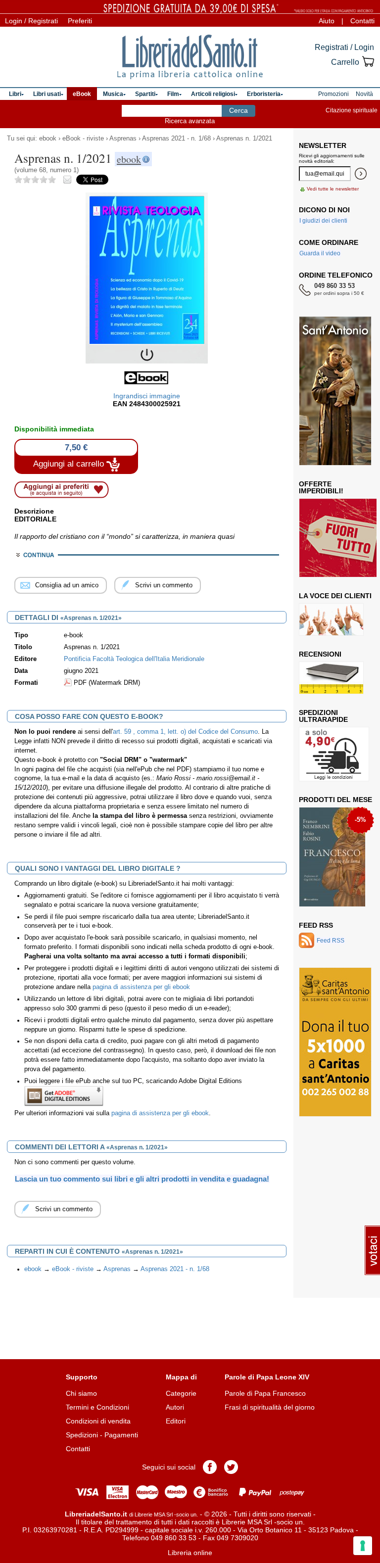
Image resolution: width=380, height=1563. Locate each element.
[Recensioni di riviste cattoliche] (331, 677)
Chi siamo (81, 1393)
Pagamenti (121, 1435)
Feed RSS (316, 925)
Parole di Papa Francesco (265, 1393)
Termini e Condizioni (97, 1407)
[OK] (361, 174)
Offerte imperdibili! (321, 487)
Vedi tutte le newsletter (333, 188)
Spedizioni (82, 1435)
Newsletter (322, 145)
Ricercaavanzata (190, 121)
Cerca (238, 110)
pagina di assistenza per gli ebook (141, 987)
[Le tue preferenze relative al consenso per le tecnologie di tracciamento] (362, 1545)
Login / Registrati (31, 21)
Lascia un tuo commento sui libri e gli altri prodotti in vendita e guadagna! (142, 1179)
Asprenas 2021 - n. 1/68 (176, 138)
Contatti (362, 21)
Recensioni (320, 654)
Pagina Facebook (210, 1467)
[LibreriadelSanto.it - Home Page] (190, 57)
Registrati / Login (344, 47)
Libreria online (190, 1553)
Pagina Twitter (231, 1467)
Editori (176, 1421)
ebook (47, 138)
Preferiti (80, 21)
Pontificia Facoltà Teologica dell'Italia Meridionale (134, 659)
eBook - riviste (83, 138)
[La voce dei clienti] (331, 619)
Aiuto (326, 21)
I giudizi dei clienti (323, 220)
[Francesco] (332, 856)
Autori (175, 1407)
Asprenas (123, 138)
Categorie (181, 1393)
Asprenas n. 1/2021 (244, 138)
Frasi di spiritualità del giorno (270, 1407)
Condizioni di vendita (98, 1421)
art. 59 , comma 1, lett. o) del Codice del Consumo (185, 731)
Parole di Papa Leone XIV (267, 1377)
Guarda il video (319, 253)
